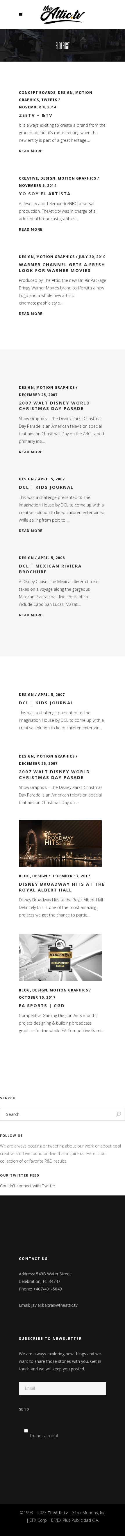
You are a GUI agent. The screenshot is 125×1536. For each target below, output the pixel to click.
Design (65, 92)
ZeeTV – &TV (36, 115)
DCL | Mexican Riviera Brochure (50, 568)
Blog (24, 875)
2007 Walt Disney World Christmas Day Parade (54, 405)
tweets (49, 99)
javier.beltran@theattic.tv (54, 1305)
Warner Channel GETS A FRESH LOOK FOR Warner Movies (62, 267)
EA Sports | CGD (42, 1005)
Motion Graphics (77, 178)
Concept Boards (37, 92)
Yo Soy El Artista (45, 193)
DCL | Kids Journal (46, 487)
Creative (28, 178)
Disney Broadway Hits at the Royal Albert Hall (62, 887)
